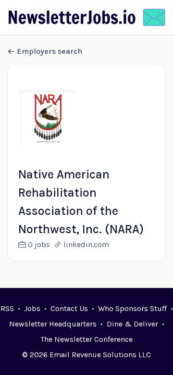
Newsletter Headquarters (53, 323)
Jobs (32, 308)
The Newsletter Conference (86, 339)
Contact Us (69, 308)
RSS (7, 308)
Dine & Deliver (132, 323)
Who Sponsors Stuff (132, 308)
